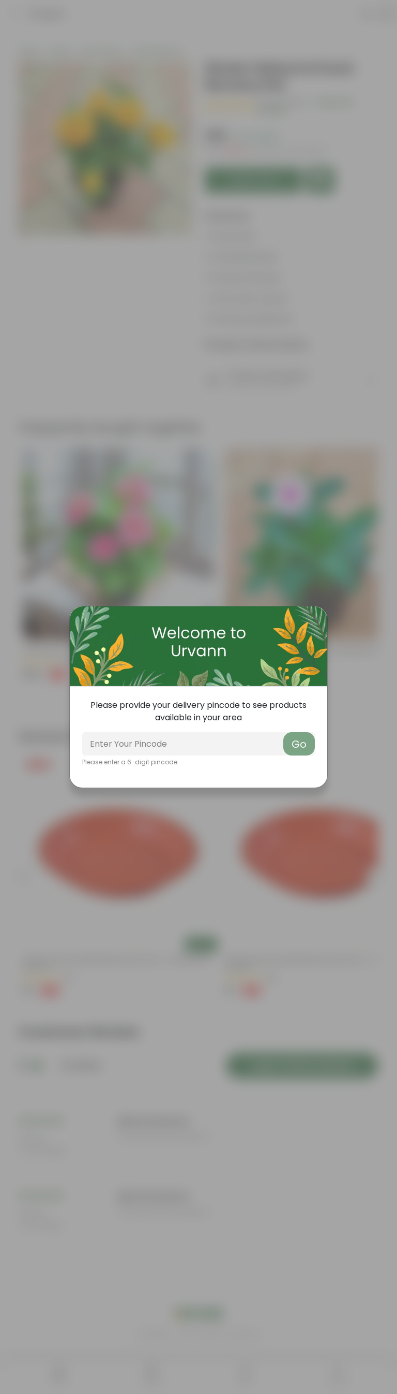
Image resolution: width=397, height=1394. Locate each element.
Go (299, 744)
